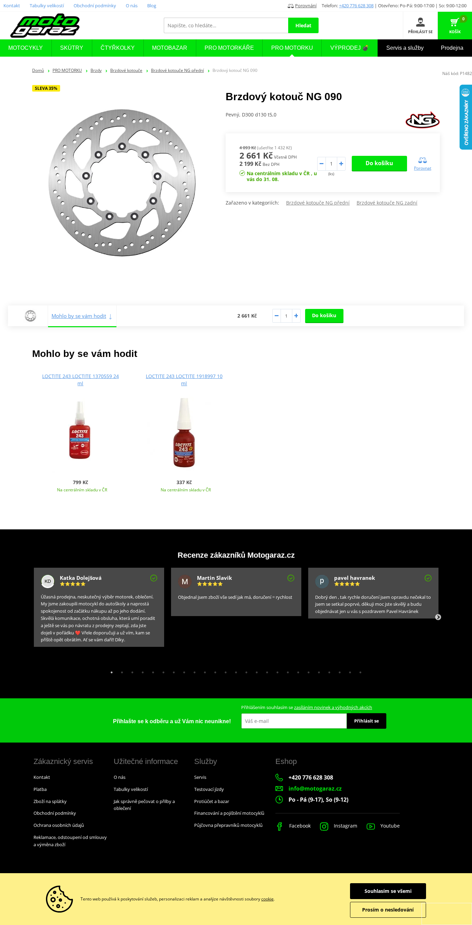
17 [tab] (275, 670)
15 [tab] (255, 670)
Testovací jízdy (209, 789)
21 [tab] (317, 670)
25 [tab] (358, 670)
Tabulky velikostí (47, 5)
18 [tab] (286, 670)
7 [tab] (172, 670)
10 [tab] (203, 670)
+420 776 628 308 (356, 5)
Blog (151, 5)
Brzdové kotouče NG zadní (387, 202)
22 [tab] (327, 670)
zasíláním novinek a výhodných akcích (333, 707)
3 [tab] (130, 670)
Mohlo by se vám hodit (78, 315)
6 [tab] (161, 670)
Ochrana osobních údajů (59, 825)
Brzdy (96, 70)
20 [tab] (307, 670)
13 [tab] (234, 670)
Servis (200, 777)
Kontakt (11, 5)
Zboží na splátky (50, 801)
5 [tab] (151, 670)
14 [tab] (244, 670)
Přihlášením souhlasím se (306, 707)
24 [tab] (348, 670)
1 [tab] (110, 670)
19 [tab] (296, 670)
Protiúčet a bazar (211, 801)
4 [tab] (141, 670)
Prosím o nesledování (388, 909)
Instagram (344, 825)
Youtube (389, 825)
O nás (132, 5)
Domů (38, 70)
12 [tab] (224, 670)
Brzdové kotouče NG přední (177, 70)
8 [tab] (182, 670)
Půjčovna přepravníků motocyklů (228, 825)
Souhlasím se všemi (388, 891)
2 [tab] (120, 670)
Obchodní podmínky (95, 5)
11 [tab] (213, 670)
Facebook (299, 825)
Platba (40, 789)
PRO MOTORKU (67, 70)
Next (438, 617)
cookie (267, 899)
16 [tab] (265, 670)
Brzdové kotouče (126, 70)
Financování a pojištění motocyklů (229, 813)
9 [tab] (193, 670)
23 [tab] (338, 670)
